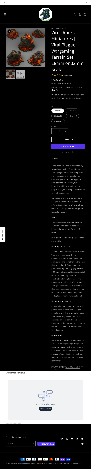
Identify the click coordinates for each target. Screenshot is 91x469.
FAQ (60, 241)
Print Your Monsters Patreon (65, 368)
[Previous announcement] (4, 2)
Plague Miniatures (16, 463)
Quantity (54, 127)
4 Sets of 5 (72, 116)
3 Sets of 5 (58, 116)
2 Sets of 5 (71, 111)
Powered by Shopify (28, 463)
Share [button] (56, 159)
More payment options (68, 152)
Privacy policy (52, 463)
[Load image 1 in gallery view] (10, 74)
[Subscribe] (32, 443)
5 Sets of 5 (58, 121)
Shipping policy (76, 463)
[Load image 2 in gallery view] (20, 74)
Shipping (54, 83)
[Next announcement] (86, 2)
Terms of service (64, 463)
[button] (5, 14)
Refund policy (41, 463)
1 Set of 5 (57, 111)
